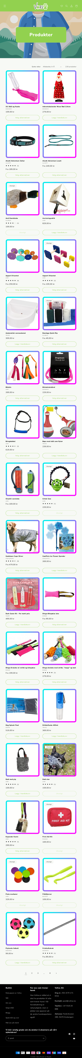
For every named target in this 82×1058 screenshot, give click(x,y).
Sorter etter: (36, 67)
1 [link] (25, 973)
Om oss (8, 1003)
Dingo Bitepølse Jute (50, 614)
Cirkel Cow (46, 499)
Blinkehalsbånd (48, 387)
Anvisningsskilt (48, 218)
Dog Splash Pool (12, 725)
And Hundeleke (12, 218)
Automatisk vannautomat (16, 333)
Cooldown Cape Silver (14, 556)
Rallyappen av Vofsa (14, 993)
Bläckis (8, 387)
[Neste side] (56, 973)
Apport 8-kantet (12, 276)
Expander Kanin (12, 837)
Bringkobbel (10, 441)
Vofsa (38, 1057)
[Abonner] (43, 1038)
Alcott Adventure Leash (52, 161)
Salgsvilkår (10, 1008)
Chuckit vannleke (13, 499)
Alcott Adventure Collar (15, 161)
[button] (4, 6)
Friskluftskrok (47, 948)
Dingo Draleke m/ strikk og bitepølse (20, 668)
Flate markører (12, 894)
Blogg (8, 1013)
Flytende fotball (12, 948)
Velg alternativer (22, 118)
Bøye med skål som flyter (52, 441)
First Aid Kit (47, 837)
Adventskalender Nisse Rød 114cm (56, 107)
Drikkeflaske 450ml (50, 725)
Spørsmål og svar (12, 1018)
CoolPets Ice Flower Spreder (53, 556)
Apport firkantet (49, 276)
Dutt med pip (11, 779)
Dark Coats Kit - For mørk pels (18, 614)
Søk (7, 998)
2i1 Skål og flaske (13, 107)
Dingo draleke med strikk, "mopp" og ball (59, 668)
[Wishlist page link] (62, 6)
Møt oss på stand (12, 1023)
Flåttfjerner (47, 894)
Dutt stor (46, 779)
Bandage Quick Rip (50, 333)
